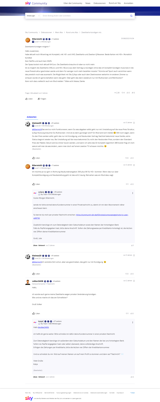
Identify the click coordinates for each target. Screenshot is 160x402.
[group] (117, 92)
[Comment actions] (134, 122)
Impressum (120, 393)
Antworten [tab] (31, 117)
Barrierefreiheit (49, 393)
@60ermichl (37, 129)
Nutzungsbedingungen (63, 393)
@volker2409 (43, 327)
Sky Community (31, 32)
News (87, 3)
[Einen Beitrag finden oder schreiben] (131, 16)
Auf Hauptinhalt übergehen (10, 1)
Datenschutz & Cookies (80, 393)
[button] (35, 245)
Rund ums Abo (72, 32)
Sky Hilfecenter (37, 393)
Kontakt (112, 393)
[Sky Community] (37, 3)
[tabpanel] (80, 252)
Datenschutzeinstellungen (98, 393)
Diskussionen (100, 3)
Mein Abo (59, 32)
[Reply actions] (133, 193)
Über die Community (73, 3)
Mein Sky (28, 393)
